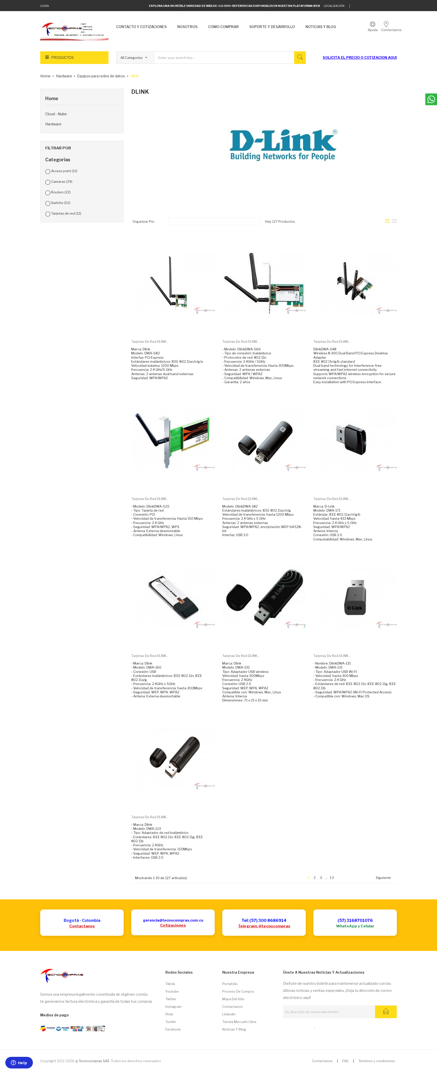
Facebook (173, 1029)
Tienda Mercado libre (239, 1022)
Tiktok (170, 984)
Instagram (173, 1007)
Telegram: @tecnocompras (264, 926)
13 (332, 878)
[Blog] (294, 1026)
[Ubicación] (303, 1026)
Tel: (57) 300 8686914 (264, 920)
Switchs (60, 203)
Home (51, 98)
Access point (64, 171)
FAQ (345, 1061)
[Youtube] (387, 6)
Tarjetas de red (66, 213)
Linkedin (228, 1014)
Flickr (169, 1014)
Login (44, 6)
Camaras (61, 181)
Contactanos (82, 926)
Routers (61, 192)
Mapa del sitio (233, 999)
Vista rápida (178, 327)
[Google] (364, 6)
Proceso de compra (238, 991)
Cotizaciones (173, 925)
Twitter (170, 999)
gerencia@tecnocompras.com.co (173, 920)
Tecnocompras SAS (94, 1061)
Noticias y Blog (234, 1029)
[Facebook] (379, 6)
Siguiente (385, 878)
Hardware (53, 124)
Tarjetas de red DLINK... (150, 341)
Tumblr (170, 1022)
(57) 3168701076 (355, 920)
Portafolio (230, 984)
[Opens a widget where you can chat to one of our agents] (19, 1063)
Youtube (172, 991)
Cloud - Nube (56, 114)
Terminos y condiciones (376, 1061)
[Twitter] (356, 6)
